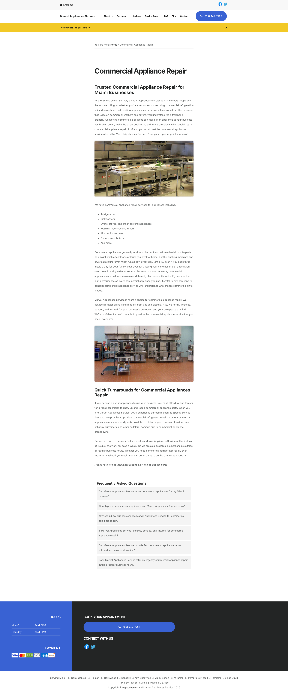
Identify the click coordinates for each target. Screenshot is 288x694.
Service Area (151, 16)
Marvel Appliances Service (77, 16)
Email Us (68, 4)
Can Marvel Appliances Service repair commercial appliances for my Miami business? (141, 494)
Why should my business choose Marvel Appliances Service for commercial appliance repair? (141, 518)
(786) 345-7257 (212, 16)
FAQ (166, 16)
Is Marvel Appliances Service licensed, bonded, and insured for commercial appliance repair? (141, 533)
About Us (108, 16)
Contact (184, 16)
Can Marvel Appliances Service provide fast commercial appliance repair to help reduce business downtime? (141, 548)
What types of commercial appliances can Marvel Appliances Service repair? (142, 506)
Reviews (136, 16)
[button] (123, 16)
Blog (174, 16)
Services (121, 16)
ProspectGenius (129, 687)
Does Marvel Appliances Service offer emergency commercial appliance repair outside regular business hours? (143, 562)
